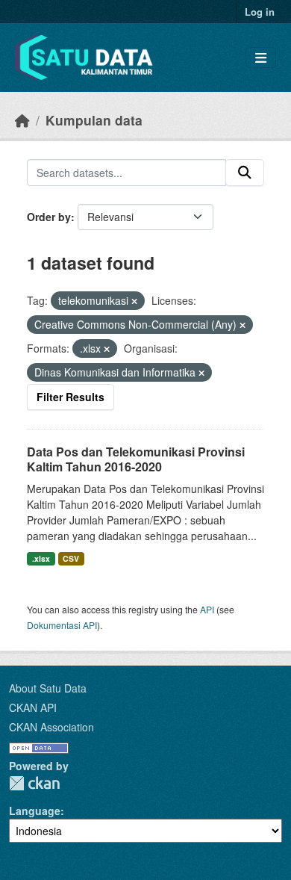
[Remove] (134, 301)
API (207, 609)
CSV (71, 558)
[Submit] (244, 172)
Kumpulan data (94, 120)
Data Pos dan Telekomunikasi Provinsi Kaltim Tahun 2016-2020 (136, 459)
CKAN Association (51, 726)
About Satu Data (48, 688)
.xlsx (41, 558)
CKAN (34, 783)
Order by (49, 216)
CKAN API (33, 707)
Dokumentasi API (62, 625)
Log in (260, 11)
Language (34, 810)
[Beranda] (22, 120)
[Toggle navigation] (260, 58)
